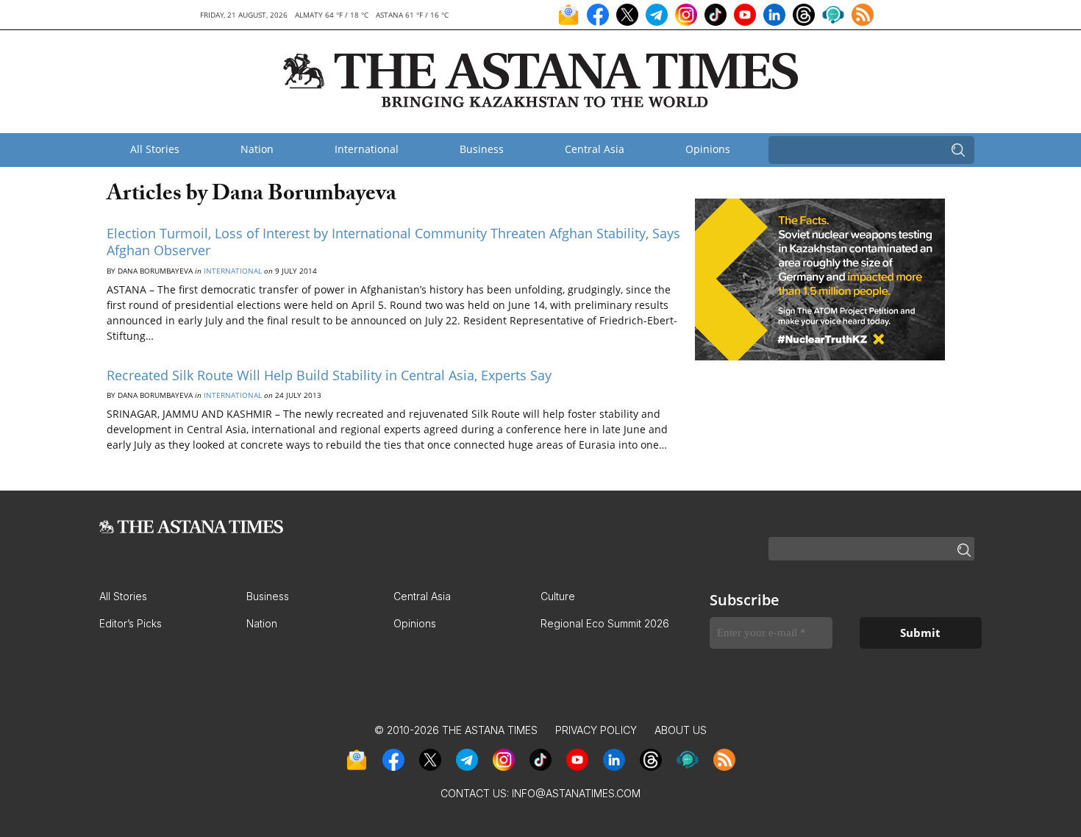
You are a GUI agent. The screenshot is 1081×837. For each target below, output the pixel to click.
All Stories (154, 149)
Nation (257, 149)
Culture (557, 596)
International (367, 149)
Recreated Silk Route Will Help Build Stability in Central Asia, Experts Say (329, 375)
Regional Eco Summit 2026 (604, 623)
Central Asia (594, 149)
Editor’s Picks (130, 623)
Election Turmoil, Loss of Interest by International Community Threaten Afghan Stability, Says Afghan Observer (393, 241)
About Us (680, 730)
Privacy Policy (596, 730)
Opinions (707, 149)
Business (482, 149)
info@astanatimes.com (576, 793)
